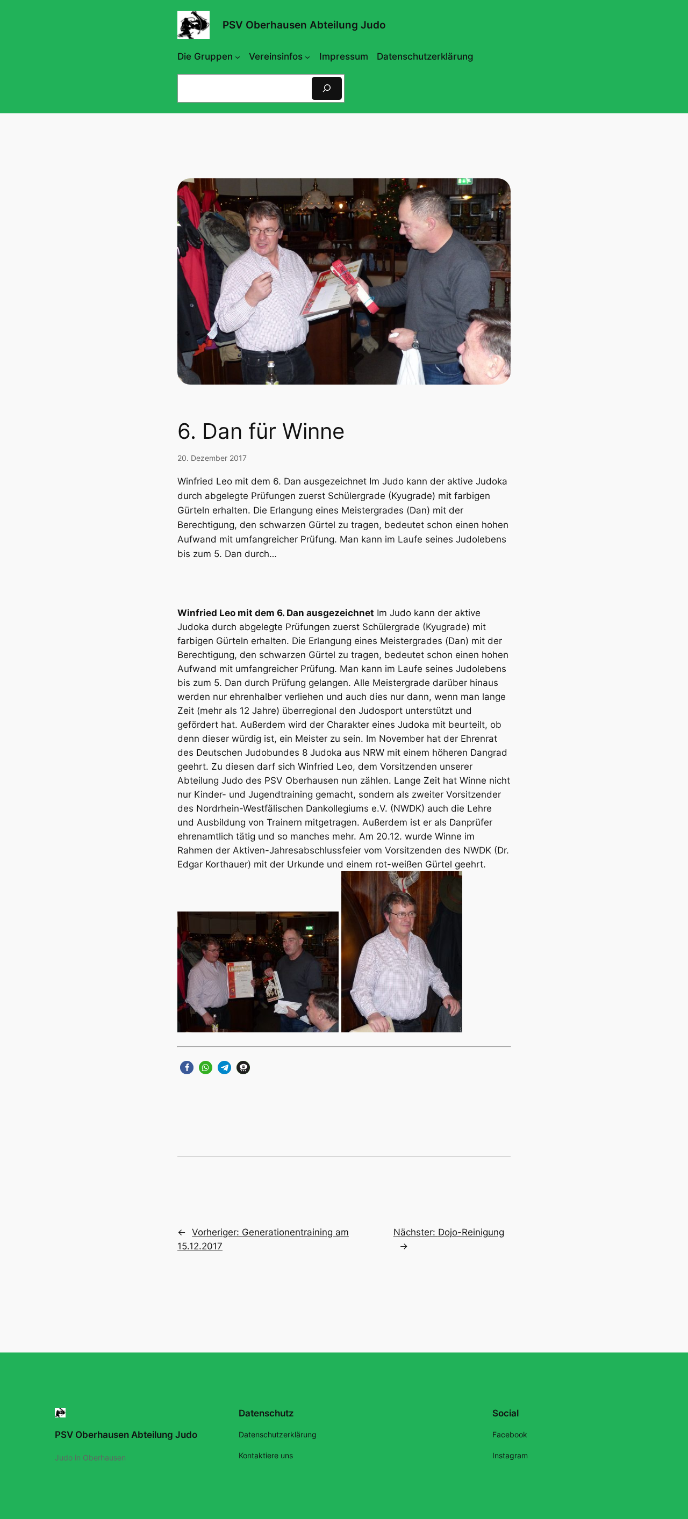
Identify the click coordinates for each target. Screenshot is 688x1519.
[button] (187, 1067)
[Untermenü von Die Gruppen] (237, 56)
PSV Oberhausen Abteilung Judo (304, 24)
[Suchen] (327, 88)
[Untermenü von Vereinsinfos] (307, 56)
